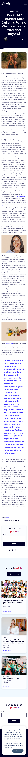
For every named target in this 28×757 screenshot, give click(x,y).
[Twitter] (14, 520)
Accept (17, 750)
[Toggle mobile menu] (25, 3)
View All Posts (14, 574)
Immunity (20, 204)
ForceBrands (9, 343)
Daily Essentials (21, 196)
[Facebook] (16, 520)
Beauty (8, 517)
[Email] (18, 520)
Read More (6, 611)
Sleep (3, 206)
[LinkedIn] (11, 520)
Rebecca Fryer (19, 39)
